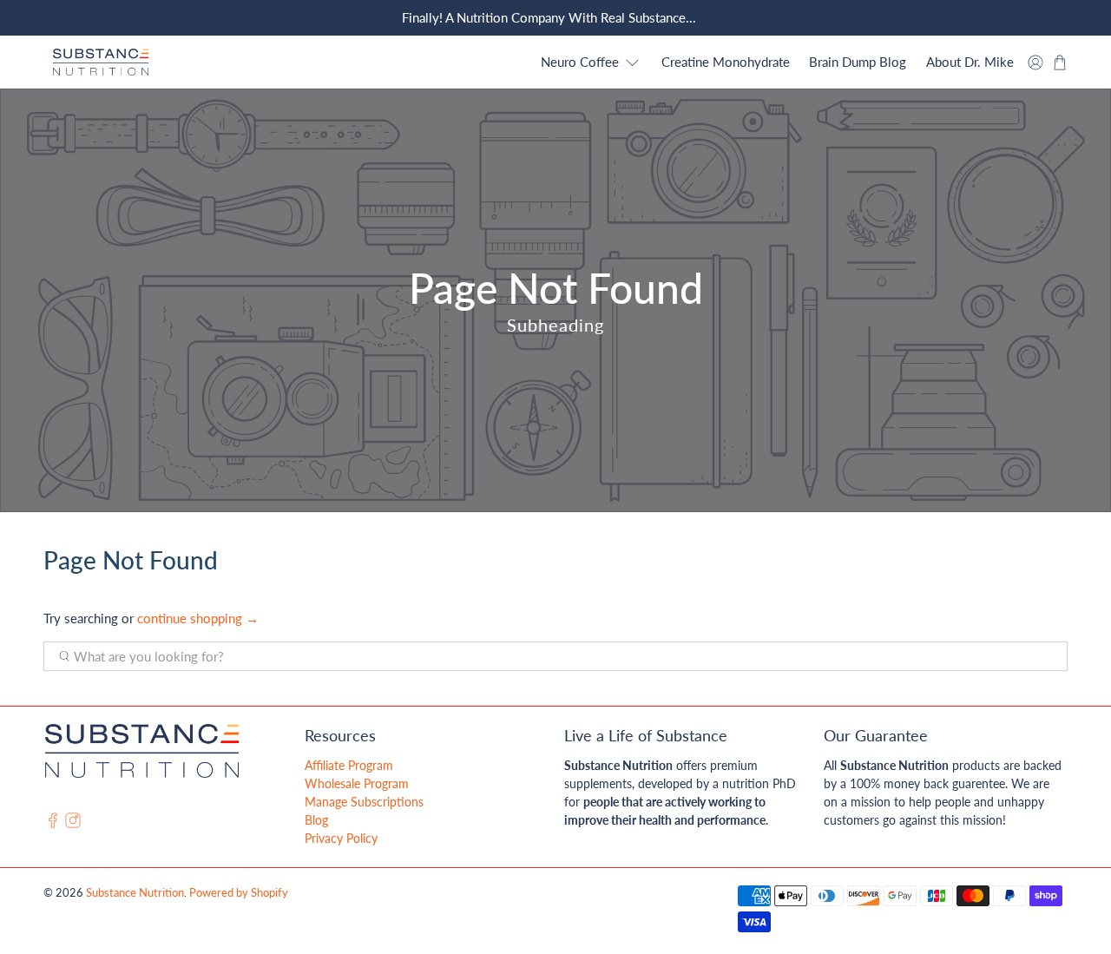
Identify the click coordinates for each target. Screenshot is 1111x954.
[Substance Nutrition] (100, 62)
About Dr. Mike (970, 61)
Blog (316, 820)
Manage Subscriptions (364, 801)
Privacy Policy (341, 838)
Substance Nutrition (135, 892)
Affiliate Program (349, 765)
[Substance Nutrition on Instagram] (73, 823)
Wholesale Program (357, 783)
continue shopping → (198, 618)
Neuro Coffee (580, 61)
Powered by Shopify (238, 892)
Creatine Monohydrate (725, 61)
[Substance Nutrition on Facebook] (53, 823)
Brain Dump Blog (857, 61)
